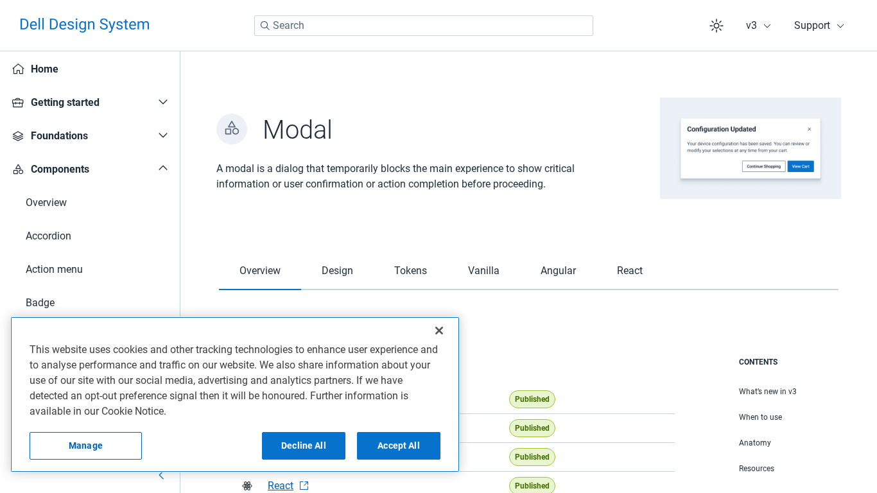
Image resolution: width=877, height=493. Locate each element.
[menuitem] (90, 69)
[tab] (260, 271)
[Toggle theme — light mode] (716, 26)
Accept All (398, 445)
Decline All (303, 445)
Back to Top (819, 398)
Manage (86, 445)
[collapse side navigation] (161, 475)
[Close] (439, 330)
